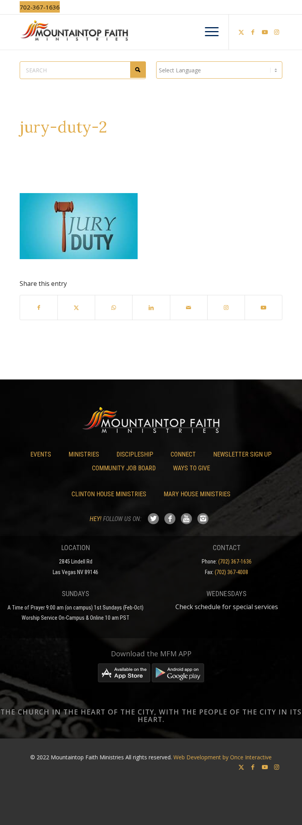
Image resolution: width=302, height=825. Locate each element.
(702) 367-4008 (231, 572)
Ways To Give (191, 468)
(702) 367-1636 (235, 561)
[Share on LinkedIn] (151, 307)
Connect (183, 454)
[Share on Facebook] (38, 307)
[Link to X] (241, 32)
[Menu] (208, 32)
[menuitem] (208, 32)
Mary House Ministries (197, 494)
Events (40, 454)
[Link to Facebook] (253, 32)
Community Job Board (124, 468)
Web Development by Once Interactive (222, 757)
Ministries (83, 454)
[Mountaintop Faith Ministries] (151, 32)
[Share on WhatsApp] (113, 307)
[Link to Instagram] (276, 32)
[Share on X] (76, 307)
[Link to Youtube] (265, 32)
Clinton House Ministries (109, 494)
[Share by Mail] (188, 307)
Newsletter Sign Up (242, 454)
